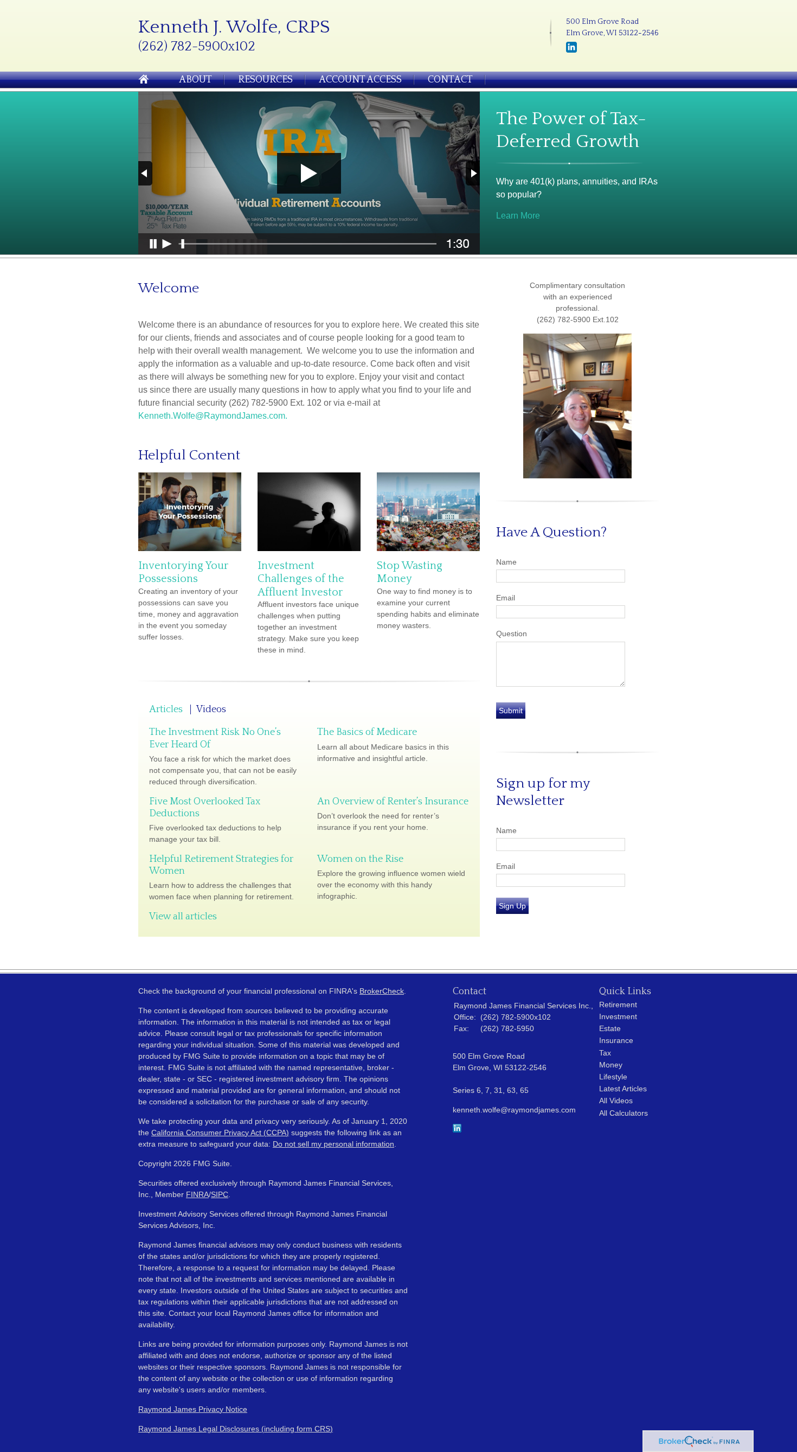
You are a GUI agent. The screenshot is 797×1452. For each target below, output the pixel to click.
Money (610, 1064)
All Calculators (623, 1113)
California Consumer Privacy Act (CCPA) (220, 1132)
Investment (618, 1016)
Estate (610, 1028)
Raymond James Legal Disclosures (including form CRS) (235, 1428)
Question (511, 633)
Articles (166, 709)
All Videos (616, 1100)
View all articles (183, 916)
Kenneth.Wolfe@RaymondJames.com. (212, 415)
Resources (265, 79)
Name (506, 562)
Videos (211, 709)
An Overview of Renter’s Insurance (392, 801)
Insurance (616, 1040)
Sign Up (512, 905)
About (195, 79)
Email (505, 597)
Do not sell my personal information (333, 1144)
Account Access (360, 79)
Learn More (518, 215)
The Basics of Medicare (367, 732)
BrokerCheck (381, 991)
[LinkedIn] (571, 50)
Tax (605, 1052)
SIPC (219, 1194)
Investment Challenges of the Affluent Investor (301, 579)
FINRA (197, 1194)
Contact (450, 79)
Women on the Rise (360, 859)
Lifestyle (613, 1076)
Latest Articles (623, 1088)
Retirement (618, 1004)
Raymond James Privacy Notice (192, 1409)
